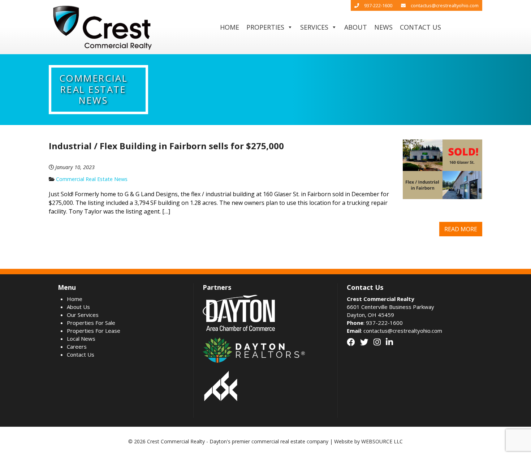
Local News (81, 338)
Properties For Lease (93, 330)
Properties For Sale (91, 322)
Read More (460, 229)
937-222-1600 (378, 5)
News (383, 27)
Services (314, 27)
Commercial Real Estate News (92, 179)
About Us (78, 306)
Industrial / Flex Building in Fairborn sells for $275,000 (166, 146)
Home (229, 27)
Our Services (83, 314)
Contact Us (420, 27)
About (355, 27)
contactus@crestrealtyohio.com (445, 5)
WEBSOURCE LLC (382, 441)
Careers (77, 346)
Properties (265, 27)
